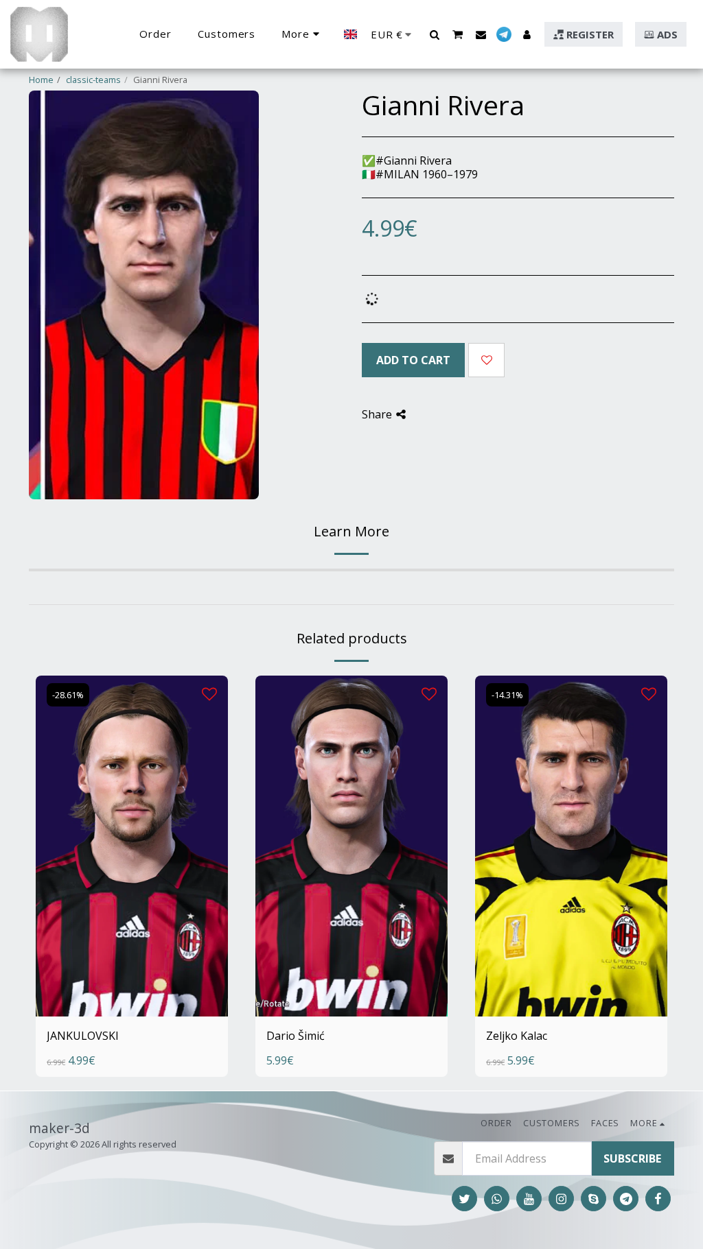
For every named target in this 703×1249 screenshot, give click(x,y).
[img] (132, 846)
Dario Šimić (295, 1035)
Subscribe (632, 1158)
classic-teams (93, 79)
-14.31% (507, 695)
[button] (434, 34)
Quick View (131, 975)
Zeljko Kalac (516, 1035)
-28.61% (68, 695)
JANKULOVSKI (83, 1035)
